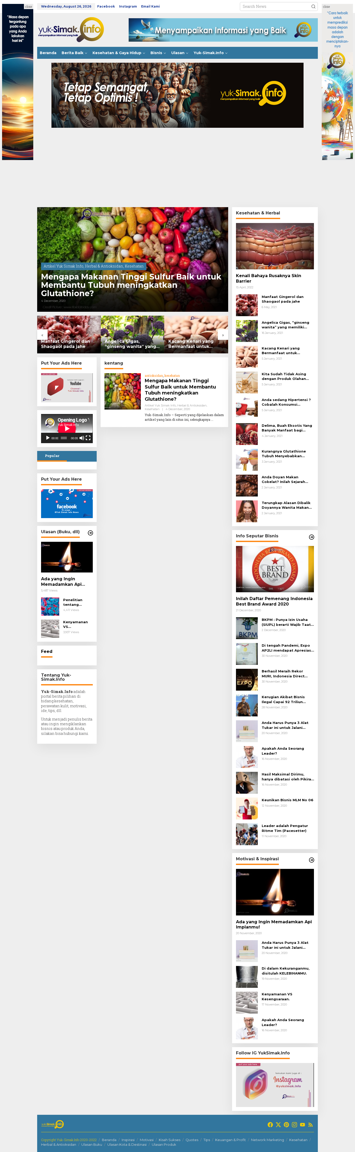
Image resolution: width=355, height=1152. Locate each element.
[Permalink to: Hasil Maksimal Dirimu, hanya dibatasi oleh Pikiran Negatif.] (247, 782)
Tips (206, 1140)
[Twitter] (278, 1124)
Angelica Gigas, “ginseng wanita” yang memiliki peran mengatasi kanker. (130, 344)
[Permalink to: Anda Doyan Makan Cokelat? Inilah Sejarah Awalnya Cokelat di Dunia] (247, 485)
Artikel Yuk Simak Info (63, 266)
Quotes (192, 1140)
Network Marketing (267, 1140)
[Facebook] (270, 1124)
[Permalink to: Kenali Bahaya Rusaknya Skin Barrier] (275, 246)
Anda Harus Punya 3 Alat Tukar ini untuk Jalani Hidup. (285, 725)
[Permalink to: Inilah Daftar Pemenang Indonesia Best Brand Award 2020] (275, 569)
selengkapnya (200, 419)
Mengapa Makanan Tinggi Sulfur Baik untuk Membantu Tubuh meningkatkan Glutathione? (131, 285)
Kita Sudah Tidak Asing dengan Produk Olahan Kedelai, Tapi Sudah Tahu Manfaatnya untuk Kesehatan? (286, 376)
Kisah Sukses (169, 1140)
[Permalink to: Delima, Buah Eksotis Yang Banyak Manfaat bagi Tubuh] (247, 433)
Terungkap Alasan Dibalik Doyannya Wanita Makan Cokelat (286, 505)
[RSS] (310, 1124)
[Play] (47, 438)
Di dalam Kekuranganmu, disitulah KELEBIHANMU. (286, 970)
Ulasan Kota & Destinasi (127, 1144)
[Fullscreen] (88, 438)
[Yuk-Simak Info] (76, 29)
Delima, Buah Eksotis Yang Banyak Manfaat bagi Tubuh (287, 427)
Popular (52, 455)
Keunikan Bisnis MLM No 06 (287, 800)
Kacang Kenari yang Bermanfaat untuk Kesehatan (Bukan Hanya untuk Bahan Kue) (195, 344)
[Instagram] (294, 1124)
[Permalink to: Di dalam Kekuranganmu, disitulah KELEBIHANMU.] (247, 976)
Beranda (109, 1140)
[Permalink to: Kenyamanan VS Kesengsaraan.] (50, 628)
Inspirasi (128, 1140)
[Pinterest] (286, 1124)
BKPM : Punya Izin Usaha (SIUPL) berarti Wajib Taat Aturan (286, 622)
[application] (67, 428)
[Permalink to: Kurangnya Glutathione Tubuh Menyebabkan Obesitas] (247, 459)
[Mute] (81, 438)
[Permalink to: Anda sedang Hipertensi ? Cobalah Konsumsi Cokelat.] (247, 407)
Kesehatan (134, 266)
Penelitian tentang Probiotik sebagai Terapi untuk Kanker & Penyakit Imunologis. (78, 602)
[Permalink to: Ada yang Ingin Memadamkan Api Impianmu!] (67, 557)
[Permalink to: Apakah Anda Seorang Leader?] (247, 756)
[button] (313, 6)
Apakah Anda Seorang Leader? (283, 750)
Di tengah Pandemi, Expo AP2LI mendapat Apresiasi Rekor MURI (287, 647)
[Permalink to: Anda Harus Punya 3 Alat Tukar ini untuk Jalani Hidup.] (247, 730)
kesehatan (172, 375)
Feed (46, 651)
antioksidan (154, 375)
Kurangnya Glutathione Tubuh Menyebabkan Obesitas (284, 453)
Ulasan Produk (164, 1144)
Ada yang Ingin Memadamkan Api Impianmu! (61, 581)
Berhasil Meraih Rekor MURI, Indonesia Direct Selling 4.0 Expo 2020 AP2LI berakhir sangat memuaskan (283, 673)
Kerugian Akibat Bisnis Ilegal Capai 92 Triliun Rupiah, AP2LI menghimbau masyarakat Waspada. (288, 699)
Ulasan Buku (91, 1144)
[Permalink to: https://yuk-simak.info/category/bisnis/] (311, 537)
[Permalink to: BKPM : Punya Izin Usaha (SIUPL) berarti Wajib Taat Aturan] (247, 627)
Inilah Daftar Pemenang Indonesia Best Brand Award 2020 (274, 601)
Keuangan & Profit (230, 1140)
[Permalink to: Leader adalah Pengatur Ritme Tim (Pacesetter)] (247, 833)
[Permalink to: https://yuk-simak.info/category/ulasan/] (90, 533)
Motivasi (147, 1140)
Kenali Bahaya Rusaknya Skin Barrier (268, 278)
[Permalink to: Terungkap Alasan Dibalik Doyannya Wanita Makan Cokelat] (247, 510)
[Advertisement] (177, 168)
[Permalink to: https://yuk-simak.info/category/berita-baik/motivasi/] (311, 860)
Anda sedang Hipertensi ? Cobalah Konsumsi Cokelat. (286, 402)
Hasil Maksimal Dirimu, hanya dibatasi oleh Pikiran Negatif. (287, 776)
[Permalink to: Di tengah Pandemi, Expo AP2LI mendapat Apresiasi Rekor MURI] (247, 653)
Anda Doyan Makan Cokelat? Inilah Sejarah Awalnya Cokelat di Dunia (286, 479)
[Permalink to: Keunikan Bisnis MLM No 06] (247, 808)
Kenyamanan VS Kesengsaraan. (77, 624)
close (28, 6)
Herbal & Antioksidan (104, 266)
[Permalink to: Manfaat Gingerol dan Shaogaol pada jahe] (69, 334)
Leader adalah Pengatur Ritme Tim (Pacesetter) (285, 828)
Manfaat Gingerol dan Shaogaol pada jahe (65, 344)
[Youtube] (302, 1124)
